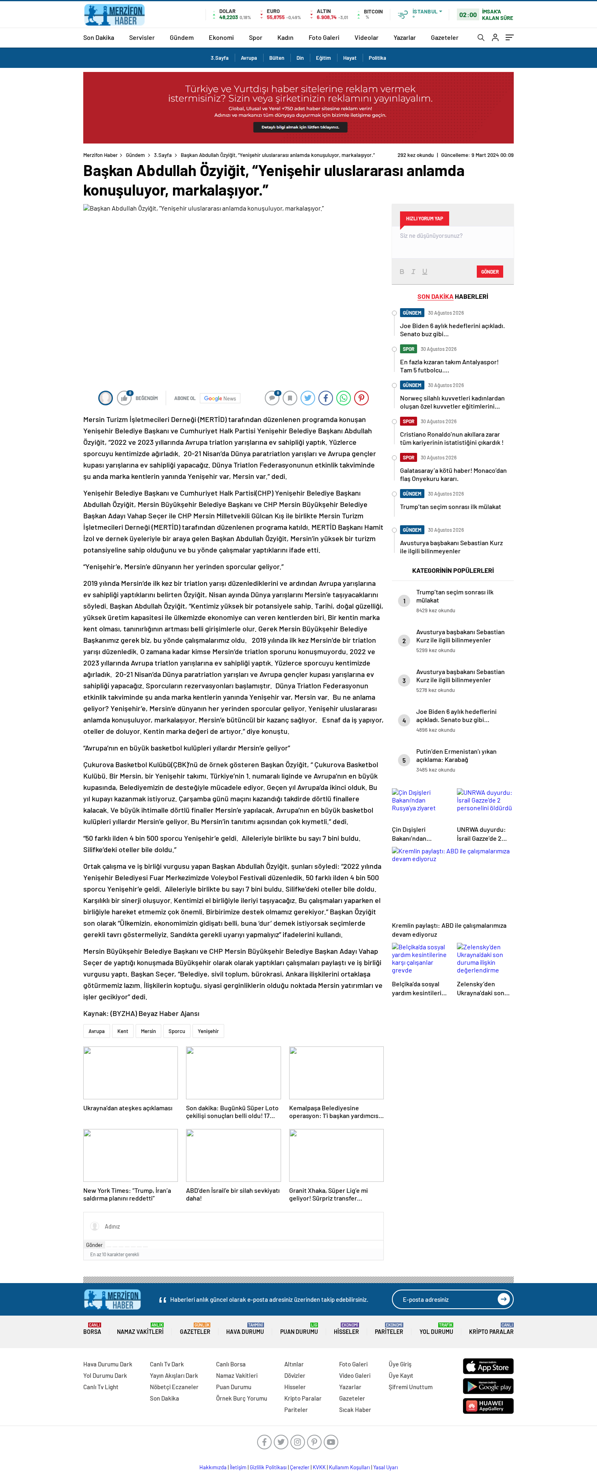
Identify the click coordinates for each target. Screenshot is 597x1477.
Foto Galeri (324, 37)
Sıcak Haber (355, 1409)
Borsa (92, 1329)
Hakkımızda (213, 1467)
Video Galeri (354, 1375)
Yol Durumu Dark (105, 1375)
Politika (377, 57)
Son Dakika (98, 37)
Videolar (367, 37)
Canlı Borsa (231, 1364)
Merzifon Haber (100, 155)
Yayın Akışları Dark (174, 1375)
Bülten (276, 57)
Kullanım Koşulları (349, 1467)
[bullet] (133, 1246)
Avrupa (249, 57)
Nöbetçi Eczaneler (174, 1386)
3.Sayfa (220, 57)
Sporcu (177, 1031)
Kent (122, 1031)
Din (300, 57)
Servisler (142, 37)
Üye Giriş (400, 1364)
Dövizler (294, 1375)
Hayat (350, 57)
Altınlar (294, 1364)
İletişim (238, 1467)
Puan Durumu (299, 1329)
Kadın (285, 37)
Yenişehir (208, 1031)
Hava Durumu (245, 1329)
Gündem (182, 37)
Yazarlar (405, 37)
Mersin (148, 1031)
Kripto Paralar (491, 1329)
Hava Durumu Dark (107, 1364)
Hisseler (346, 1329)
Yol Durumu (436, 1329)
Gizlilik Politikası (268, 1467)
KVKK (319, 1467)
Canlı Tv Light (101, 1386)
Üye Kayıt (401, 1375)
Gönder (94, 1245)
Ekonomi (221, 37)
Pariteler (389, 1329)
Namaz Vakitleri (140, 1329)
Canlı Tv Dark (167, 1364)
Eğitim (323, 57)
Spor (255, 37)
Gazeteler (445, 37)
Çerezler (299, 1467)
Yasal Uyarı (385, 1467)
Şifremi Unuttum (411, 1386)
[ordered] (127, 1246)
